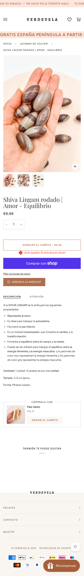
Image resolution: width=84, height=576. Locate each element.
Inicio (7, 43)
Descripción (12, 296)
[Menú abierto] (7, 19)
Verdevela (22, 548)
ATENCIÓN (37, 296)
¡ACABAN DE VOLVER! (34, 43)
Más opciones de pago (16, 273)
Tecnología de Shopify (56, 548)
